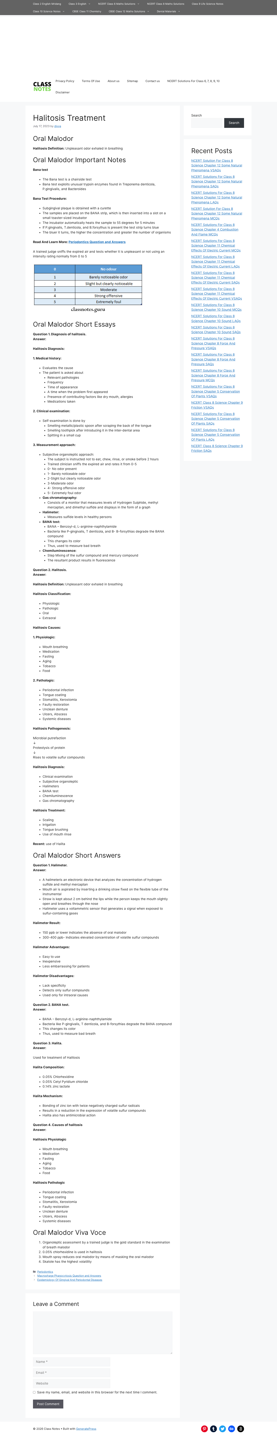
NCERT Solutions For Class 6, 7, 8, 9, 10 (193, 81)
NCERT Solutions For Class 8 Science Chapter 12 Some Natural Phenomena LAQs (216, 197)
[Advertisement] (138, 43)
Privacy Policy (65, 81)
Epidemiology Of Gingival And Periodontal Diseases (69, 1279)
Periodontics (45, 1271)
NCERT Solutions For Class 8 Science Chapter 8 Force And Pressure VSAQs (213, 343)
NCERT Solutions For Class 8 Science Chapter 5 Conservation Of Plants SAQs (215, 418)
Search (196, 115)
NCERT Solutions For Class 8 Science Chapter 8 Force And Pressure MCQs (213, 375)
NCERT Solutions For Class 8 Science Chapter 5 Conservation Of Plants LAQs (215, 434)
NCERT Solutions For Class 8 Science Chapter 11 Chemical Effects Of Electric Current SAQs (215, 277)
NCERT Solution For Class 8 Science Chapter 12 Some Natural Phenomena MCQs (216, 213)
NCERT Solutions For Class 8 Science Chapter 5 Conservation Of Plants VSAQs (215, 391)
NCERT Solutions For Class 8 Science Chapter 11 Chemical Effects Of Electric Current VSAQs (216, 293)
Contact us (152, 81)
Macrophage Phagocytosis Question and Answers (69, 1275)
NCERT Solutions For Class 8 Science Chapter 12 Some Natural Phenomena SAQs (216, 181)
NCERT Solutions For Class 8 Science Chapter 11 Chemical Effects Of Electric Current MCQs (216, 245)
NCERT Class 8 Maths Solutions (165, 3)
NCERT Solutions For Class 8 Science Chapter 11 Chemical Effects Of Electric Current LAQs (215, 261)
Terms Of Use (91, 81)
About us (113, 81)
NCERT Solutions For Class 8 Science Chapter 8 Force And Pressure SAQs (213, 359)
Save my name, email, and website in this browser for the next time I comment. (97, 1392)
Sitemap (132, 81)
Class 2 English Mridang (47, 3)
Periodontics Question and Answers (97, 242)
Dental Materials (166, 11)
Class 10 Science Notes (46, 11)
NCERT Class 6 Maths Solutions (116, 3)
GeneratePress (86, 1429)
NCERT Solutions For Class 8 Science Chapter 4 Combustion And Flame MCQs (214, 229)
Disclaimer (63, 92)
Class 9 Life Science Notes (207, 3)
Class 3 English (77, 3)
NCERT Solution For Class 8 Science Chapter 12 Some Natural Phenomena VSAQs (216, 165)
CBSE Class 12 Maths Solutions (127, 11)
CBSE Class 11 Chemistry (86, 11)
